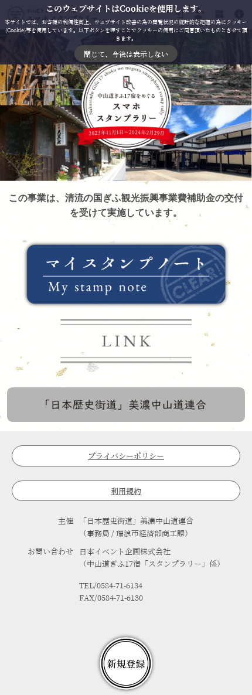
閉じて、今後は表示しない (126, 53)
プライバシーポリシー (126, 456)
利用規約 (126, 491)
